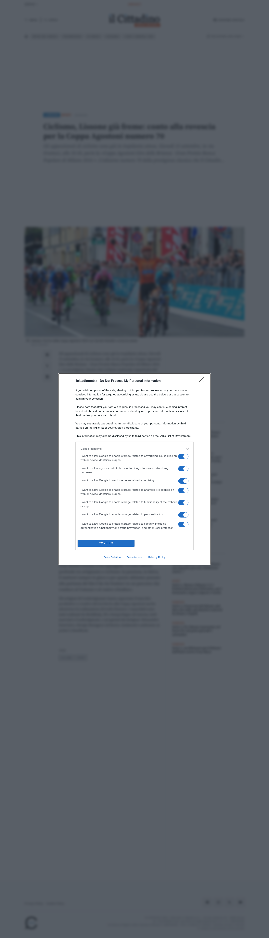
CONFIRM (106, 543)
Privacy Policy (156, 557)
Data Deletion (112, 557)
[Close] (202, 381)
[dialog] (134, 469)
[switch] (183, 456)
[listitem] (134, 449)
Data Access (134, 557)
